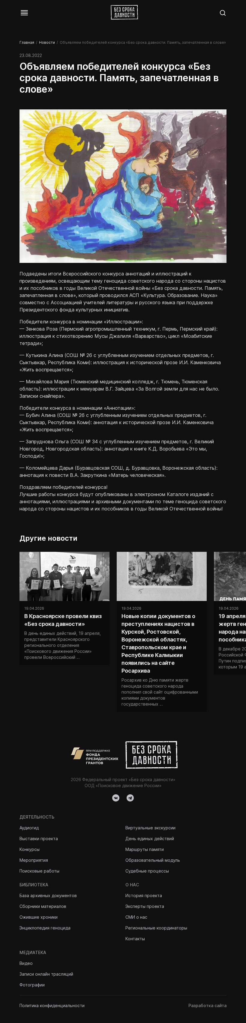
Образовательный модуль (152, 860)
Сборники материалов (43, 906)
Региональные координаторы (156, 927)
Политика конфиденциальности (52, 1005)
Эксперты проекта (144, 906)
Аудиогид (29, 827)
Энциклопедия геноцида (45, 927)
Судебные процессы (147, 870)
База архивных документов (48, 895)
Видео (26, 963)
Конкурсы (30, 849)
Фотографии (32, 984)
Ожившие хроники (39, 917)
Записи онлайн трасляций (46, 974)
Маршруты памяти (144, 849)
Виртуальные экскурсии (150, 827)
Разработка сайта (207, 1005)
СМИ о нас (136, 917)
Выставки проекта (39, 838)
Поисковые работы (39, 870)
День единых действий (149, 838)
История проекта (143, 895)
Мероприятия (34, 860)
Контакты (135, 938)
